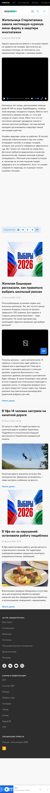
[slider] (15, 98)
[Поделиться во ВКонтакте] (23, 230)
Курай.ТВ (6, 721)
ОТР (4, 727)
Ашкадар (6, 703)
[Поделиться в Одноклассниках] (28, 230)
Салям (5, 715)
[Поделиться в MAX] (18, 230)
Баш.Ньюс (7, 622)
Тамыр (5, 709)
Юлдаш (35, 3)
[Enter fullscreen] (48, 789)
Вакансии (7, 634)
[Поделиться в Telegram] (32, 230)
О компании (8, 628)
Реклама (6, 657)
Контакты (7, 640)
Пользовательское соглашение (17, 646)
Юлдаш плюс (8, 697)
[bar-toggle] (44, 11)
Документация (9, 651)
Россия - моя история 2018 (15, 742)
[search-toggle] (37, 11)
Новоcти (6, 3)
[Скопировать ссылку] (37, 230)
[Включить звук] (43, 351)
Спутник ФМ (23, 3)
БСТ (13, 3)
